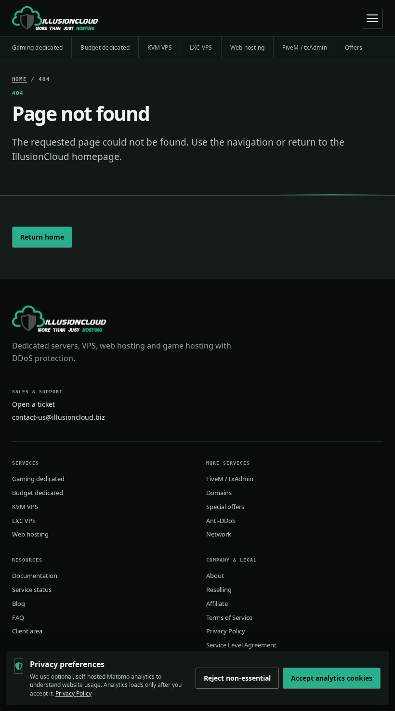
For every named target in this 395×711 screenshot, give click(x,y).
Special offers (225, 506)
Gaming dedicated (37, 47)
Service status (32, 589)
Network (218, 534)
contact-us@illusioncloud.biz (58, 417)
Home (19, 79)
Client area (27, 631)
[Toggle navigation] (372, 18)
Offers (353, 47)
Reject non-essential (237, 678)
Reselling (219, 589)
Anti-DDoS (221, 520)
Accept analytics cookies (331, 678)
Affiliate (217, 603)
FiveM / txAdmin (304, 47)
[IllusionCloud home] (55, 18)
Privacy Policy (225, 631)
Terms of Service (229, 617)
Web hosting (247, 47)
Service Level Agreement (241, 645)
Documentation (34, 575)
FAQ (18, 617)
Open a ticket (33, 404)
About (215, 575)
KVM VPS (159, 47)
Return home (42, 236)
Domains (219, 492)
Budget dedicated (105, 47)
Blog (18, 603)
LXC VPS (201, 47)
